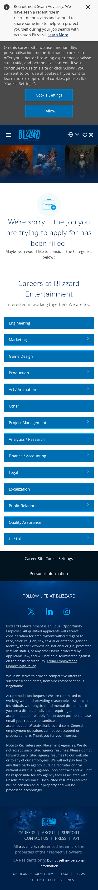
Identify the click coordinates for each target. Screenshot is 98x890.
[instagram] (66, 612)
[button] (49, 95)
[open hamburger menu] (8, 135)
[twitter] (31, 612)
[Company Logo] (29, 134)
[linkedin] (49, 612)
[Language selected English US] (73, 134)
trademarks (28, 846)
